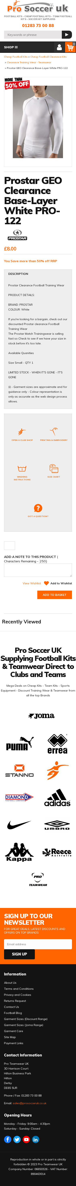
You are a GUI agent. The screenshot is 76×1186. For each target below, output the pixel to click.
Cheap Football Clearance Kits (48, 56)
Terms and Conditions (19, 989)
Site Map (10, 1037)
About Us (10, 983)
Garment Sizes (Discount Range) (25, 1019)
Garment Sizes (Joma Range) (23, 1025)
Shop (9, 47)
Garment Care (13, 1031)
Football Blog (13, 1013)
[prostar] (17, 236)
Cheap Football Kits (16, 56)
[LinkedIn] (35, 1139)
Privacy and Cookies (17, 995)
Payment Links (13, 1043)
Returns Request (15, 1001)
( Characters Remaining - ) (31, 559)
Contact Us (11, 1007)
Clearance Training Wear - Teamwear (29, 62)
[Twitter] (17, 1139)
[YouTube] (26, 1139)
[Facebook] (7, 1139)
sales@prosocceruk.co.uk (29, 1103)
